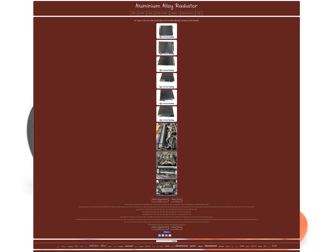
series (161, 246)
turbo (193, 245)
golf (172, 246)
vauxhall (70, 246)
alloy (103, 245)
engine (200, 246)
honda (227, 246)
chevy (236, 246)
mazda (141, 246)
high (233, 246)
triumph (120, 246)
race (76, 246)
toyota (254, 246)
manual (129, 246)
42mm (115, 246)
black (260, 246)
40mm (241, 246)
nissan (221, 246)
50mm (153, 246)
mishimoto (63, 246)
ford (274, 245)
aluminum (211, 245)
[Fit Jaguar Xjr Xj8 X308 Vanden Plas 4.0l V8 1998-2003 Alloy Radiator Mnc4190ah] (166, 31)
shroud (136, 246)
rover (110, 246)
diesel (86, 246)
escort (147, 246)
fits (265, 246)
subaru (58, 246)
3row (269, 246)
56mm (82, 246)
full (157, 246)
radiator (94, 245)
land (247, 246)
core (167, 245)
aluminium (181, 245)
